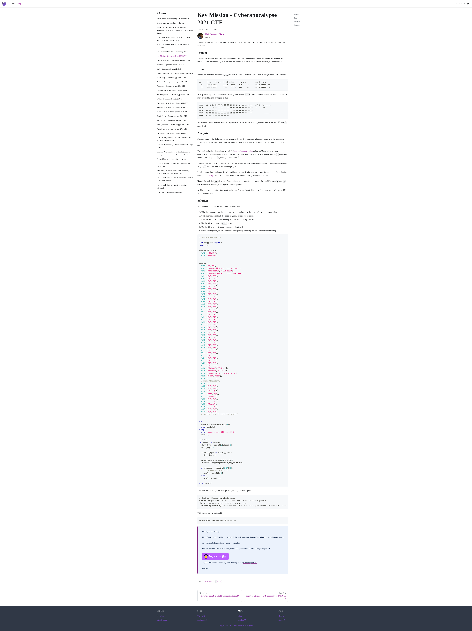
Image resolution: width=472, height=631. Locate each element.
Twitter (200, 616)
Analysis (297, 21)
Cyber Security (209, 581)
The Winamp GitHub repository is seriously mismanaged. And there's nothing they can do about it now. (175, 30)
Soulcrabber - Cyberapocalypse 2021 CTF (171, 120)
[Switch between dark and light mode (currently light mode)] (468, 4)
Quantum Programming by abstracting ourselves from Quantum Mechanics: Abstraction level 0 (173, 153)
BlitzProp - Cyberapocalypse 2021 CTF (170, 65)
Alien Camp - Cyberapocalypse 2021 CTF (171, 78)
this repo (210, 175)
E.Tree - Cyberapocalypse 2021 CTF (169, 99)
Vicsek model (162, 620)
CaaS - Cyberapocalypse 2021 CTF (169, 69)
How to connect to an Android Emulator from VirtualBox (173, 46)
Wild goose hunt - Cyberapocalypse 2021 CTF (173, 125)
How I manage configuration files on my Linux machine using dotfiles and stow (173, 38)
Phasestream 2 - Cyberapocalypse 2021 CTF (172, 133)
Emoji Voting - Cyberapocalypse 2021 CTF (172, 116)
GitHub (459, 4)
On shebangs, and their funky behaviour (171, 23)
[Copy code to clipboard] (285, 82)
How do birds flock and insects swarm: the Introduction (171, 186)
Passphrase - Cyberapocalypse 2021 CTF (171, 86)
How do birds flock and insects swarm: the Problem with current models (175, 179)
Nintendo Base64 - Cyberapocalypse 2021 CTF (173, 112)
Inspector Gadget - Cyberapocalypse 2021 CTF (173, 90)
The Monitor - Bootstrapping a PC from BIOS (173, 19)
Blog (19, 4)
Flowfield (160, 616)
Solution (297, 25)
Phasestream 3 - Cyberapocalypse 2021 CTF (172, 103)
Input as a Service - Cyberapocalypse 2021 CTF (173, 60)
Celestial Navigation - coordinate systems (171, 159)
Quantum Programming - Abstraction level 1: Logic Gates (175, 146)
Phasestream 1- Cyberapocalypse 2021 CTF (172, 129)
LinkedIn (201, 620)
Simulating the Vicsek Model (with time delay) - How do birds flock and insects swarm (174, 172)
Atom (281, 620)
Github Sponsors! (250, 563)
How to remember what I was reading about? (172, 52)
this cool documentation (243, 151)
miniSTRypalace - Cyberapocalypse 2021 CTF (173, 95)
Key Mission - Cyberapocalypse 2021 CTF (171, 56)
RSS (280, 616)
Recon (296, 18)
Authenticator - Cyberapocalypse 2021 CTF (172, 82)
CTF (219, 581)
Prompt (296, 14)
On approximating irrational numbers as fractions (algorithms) (174, 164)
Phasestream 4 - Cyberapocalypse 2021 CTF (172, 107)
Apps (12, 4)
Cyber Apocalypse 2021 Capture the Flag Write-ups (175, 73)
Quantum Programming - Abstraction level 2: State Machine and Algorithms (174, 139)
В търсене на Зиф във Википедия (169, 192)
